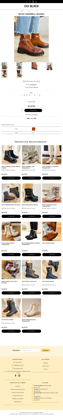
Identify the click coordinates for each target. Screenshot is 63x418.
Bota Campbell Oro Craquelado (28, 167)
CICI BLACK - (33, 84)
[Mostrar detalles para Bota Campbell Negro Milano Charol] (11, 154)
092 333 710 (37, 400)
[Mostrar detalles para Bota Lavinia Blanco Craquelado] (11, 231)
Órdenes (45, 363)
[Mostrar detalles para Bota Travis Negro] (51, 269)
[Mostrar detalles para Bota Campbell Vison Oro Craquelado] (51, 154)
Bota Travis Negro (48, 281)
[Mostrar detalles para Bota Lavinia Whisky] (51, 231)
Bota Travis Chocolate (29, 281)
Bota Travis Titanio (8, 319)
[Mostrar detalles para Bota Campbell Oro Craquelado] (31, 154)
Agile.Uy (41, 412)
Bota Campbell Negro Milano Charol (11, 167)
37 (34, 95)
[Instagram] (19, 375)
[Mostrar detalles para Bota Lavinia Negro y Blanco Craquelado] (31, 231)
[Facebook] (15, 375)
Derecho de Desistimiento (18, 389)
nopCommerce (29, 412)
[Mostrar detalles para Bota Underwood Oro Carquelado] (51, 193)
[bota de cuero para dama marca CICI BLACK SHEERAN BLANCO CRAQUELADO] (31, 307)
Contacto (17, 386)
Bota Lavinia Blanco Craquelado (8, 243)
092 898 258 (37, 396)
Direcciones (45, 366)
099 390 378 (37, 391)
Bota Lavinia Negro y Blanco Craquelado (31, 243)
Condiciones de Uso (17, 395)
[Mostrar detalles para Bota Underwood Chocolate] (11, 193)
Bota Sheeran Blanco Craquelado (29, 320)
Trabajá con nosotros (17, 398)
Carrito (45, 369)
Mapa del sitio (17, 401)
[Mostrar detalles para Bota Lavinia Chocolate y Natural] (11, 269)
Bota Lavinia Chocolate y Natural (10, 282)
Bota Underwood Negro (30, 205)
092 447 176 (18, 362)
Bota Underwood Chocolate (11, 205)
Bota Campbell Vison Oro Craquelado (50, 167)
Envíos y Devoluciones (18, 392)
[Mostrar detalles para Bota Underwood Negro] (31, 193)
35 (24, 95)
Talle (31, 92)
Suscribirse (45, 350)
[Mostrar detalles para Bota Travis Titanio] (11, 307)
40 (39, 95)
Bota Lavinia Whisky (48, 243)
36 (29, 95)
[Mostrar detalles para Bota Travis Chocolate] (31, 269)
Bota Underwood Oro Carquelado (49, 205)
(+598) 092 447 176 (18, 365)
